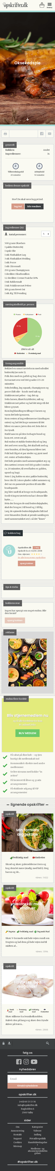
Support (17, 1138)
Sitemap (17, 1146)
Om (17, 1127)
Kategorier (37, 1127)
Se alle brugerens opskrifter (32, 557)
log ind (18, 206)
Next (46, 662)
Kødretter (21, 353)
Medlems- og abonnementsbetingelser (37, 1151)
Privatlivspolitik (37, 1138)
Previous (8, 662)
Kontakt (17, 1134)
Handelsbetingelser (37, 1143)
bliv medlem (34, 206)
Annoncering (17, 1130)
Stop (4, 662)
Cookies (17, 1142)
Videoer (37, 1130)
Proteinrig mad (34, 353)
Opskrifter (15, 5)
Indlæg (37, 1134)
